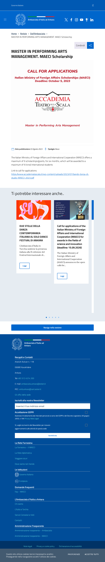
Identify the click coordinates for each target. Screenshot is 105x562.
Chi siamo (19, 503)
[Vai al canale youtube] (80, 19)
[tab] (46, 317)
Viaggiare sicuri (21, 458)
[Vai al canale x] (65, 19)
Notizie (23, 33)
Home (14, 33)
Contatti (18, 520)
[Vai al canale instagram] (75, 19)
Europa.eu (23, 481)
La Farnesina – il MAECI (25, 447)
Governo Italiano (17, 5)
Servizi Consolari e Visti (24, 514)
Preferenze (74, 554)
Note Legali (34, 418)
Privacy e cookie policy (45, 546)
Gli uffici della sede (23, 394)
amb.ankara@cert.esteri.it (30, 389)
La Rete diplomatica (23, 452)
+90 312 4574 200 (26, 378)
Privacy (27, 418)
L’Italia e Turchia (21, 509)
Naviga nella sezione (52, 327)
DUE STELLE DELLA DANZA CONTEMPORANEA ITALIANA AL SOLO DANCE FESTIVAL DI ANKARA (33, 233)
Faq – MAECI (20, 491)
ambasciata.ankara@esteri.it (33, 383)
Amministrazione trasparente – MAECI (31, 535)
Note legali (28, 546)
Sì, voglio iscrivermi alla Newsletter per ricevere (32, 425)
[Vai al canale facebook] (70, 19)
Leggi (26, 265)
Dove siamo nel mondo (24, 463)
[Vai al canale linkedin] (91, 19)
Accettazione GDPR (24, 412)
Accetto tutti (92, 554)
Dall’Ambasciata (37, 33)
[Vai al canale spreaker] (86, 19)
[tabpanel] (33, 257)
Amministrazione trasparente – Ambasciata (33, 530)
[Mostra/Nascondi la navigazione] (5, 19)
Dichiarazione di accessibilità (70, 546)
